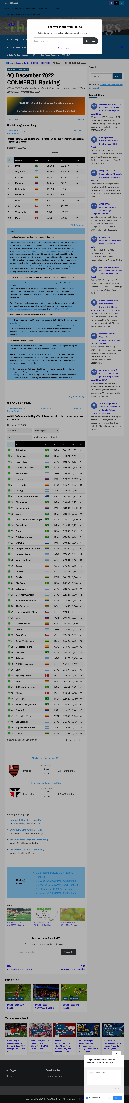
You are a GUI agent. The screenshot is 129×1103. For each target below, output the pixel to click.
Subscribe (90, 40)
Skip (109, 1098)
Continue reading (64, 48)
